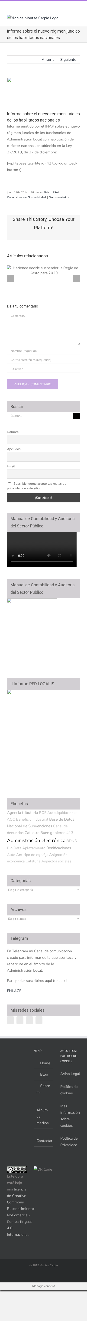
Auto (11, 854)
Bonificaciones (58, 848)
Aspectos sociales (56, 861)
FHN (46, 192)
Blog (43, 1074)
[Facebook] (10, 1020)
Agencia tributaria (22, 812)
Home (44, 1063)
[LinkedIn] (38, 1020)
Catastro (32, 832)
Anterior (49, 59)
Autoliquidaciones (62, 812)
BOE (42, 812)
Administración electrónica (36, 840)
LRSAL (55, 192)
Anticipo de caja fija (32, 854)
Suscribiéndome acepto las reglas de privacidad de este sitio (36, 485)
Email (11, 466)
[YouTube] (29, 1020)
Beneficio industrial (32, 819)
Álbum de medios (42, 1117)
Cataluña (33, 861)
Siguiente (68, 59)
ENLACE (14, 990)
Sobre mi (43, 1089)
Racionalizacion (17, 197)
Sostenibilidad (37, 197)
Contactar (43, 1140)
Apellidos (14, 449)
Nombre (13, 432)
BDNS (71, 840)
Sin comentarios (59, 197)
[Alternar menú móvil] (78, 17)
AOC (11, 819)
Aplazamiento (33, 848)
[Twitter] (19, 1020)
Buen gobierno (52, 832)
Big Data (14, 848)
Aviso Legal (70, 1073)
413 (69, 832)
